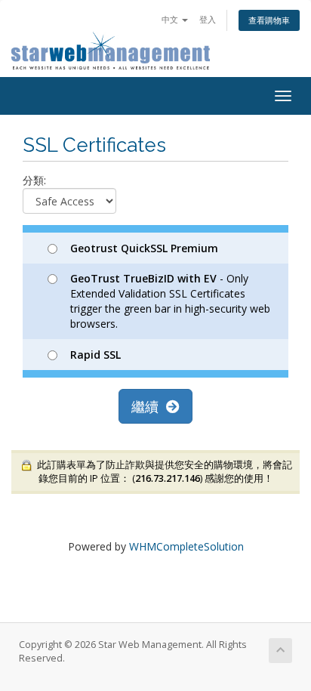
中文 (171, 19)
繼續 (148, 406)
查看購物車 (269, 20)
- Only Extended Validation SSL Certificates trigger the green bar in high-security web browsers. (170, 301)
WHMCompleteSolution (186, 546)
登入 (207, 19)
